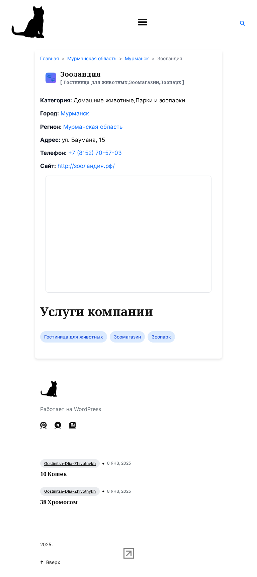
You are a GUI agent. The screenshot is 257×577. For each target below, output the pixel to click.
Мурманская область (91, 58)
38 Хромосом (59, 502)
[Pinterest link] (44, 425)
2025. (46, 544)
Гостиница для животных (73, 337)
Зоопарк (161, 337)
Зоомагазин (127, 337)
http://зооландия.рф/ (86, 166)
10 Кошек (53, 474)
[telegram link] (57, 425)
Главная (49, 58)
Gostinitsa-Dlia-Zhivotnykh (70, 463)
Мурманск (137, 58)
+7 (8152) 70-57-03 (95, 153)
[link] (72, 425)
